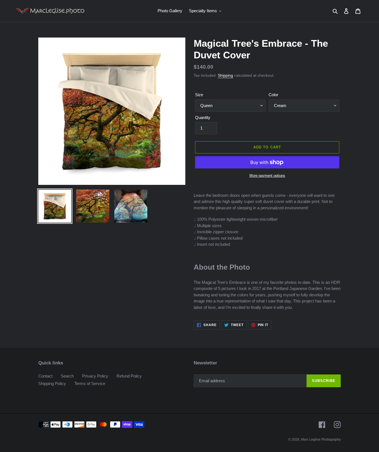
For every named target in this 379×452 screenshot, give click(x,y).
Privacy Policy (95, 376)
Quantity (202, 117)
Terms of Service (89, 383)
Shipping (225, 75)
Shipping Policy (52, 383)
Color (273, 94)
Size (199, 94)
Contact (45, 376)
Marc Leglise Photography (321, 439)
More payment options (267, 175)
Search (67, 376)
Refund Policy (129, 376)
